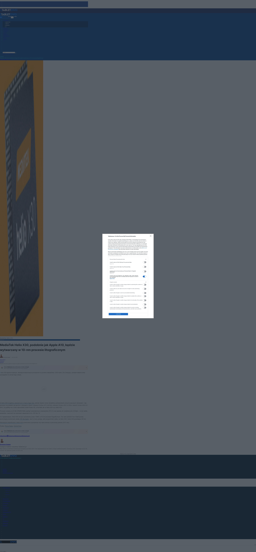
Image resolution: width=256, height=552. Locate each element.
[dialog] (128, 276)
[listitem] (128, 259)
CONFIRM (118, 314)
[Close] (151, 236)
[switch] (144, 262)
